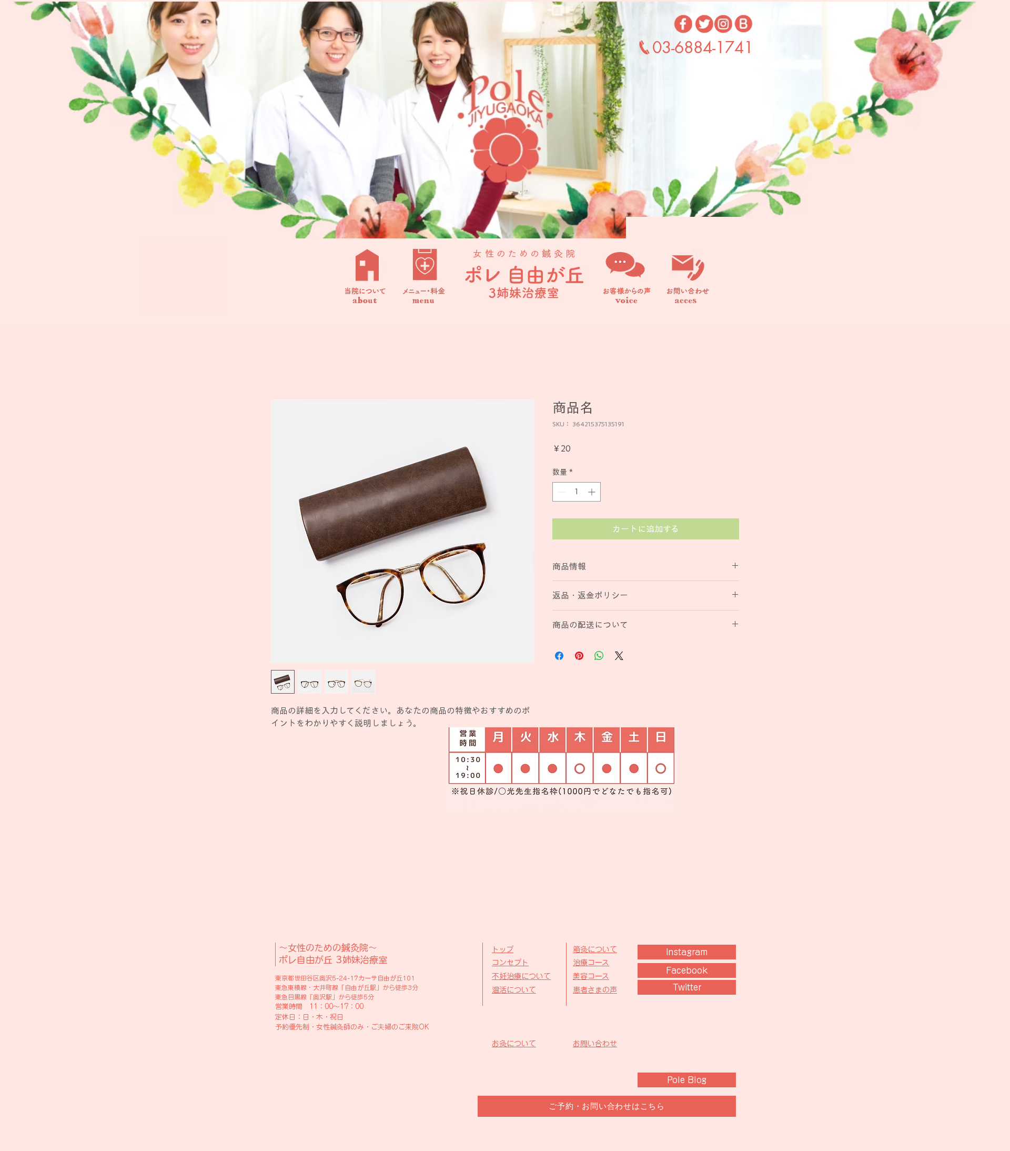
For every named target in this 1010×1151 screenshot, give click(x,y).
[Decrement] (560, 492)
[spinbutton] (576, 492)
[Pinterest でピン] (579, 655)
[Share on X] (619, 655)
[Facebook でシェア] (559, 655)
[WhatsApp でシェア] (599, 655)
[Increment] (592, 492)
